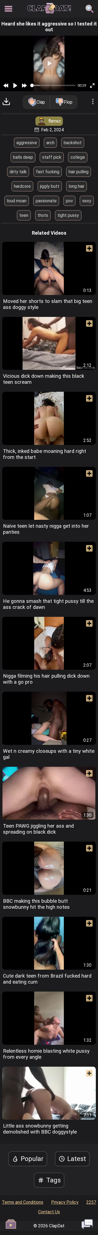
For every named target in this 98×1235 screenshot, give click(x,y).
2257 (91, 1202)
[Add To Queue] (87, 250)
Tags (53, 1180)
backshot (73, 142)
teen (23, 215)
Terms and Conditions (22, 1202)
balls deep (23, 157)
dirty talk (18, 171)
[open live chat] (87, 1224)
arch (50, 142)
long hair (76, 186)
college (78, 157)
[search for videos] (89, 9)
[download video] (6, 102)
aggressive (26, 142)
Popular (32, 1159)
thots (43, 215)
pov (69, 200)
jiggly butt (49, 186)
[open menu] (8, 9)
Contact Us (49, 1211)
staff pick (51, 157)
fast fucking (47, 171)
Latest (76, 1159)
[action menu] (93, 102)
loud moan (16, 200)
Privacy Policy (64, 1202)
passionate (46, 200)
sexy (86, 200)
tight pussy (68, 215)
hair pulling (78, 171)
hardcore (22, 186)
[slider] (52, 85)
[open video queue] (10, 1224)
